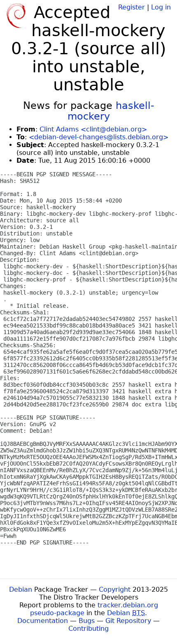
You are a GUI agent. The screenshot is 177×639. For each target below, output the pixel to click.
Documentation (42, 621)
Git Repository (128, 621)
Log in (161, 7)
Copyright (114, 589)
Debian (20, 589)
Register (131, 7)
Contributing (88, 628)
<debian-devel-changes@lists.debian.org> (98, 137)
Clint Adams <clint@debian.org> (93, 129)
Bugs (87, 621)
